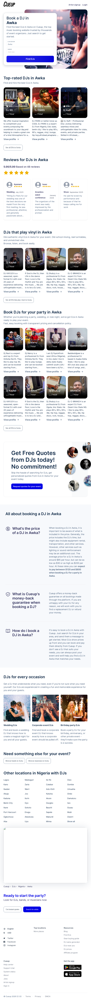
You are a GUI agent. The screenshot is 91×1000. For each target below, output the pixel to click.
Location (11, 41)
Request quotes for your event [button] (27, 486)
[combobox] (19, 44)
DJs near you (69, 945)
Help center (8, 964)
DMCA (47, 996)
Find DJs (67, 935)
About (6, 975)
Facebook (11, 942)
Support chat (9, 968)
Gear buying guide (71, 938)
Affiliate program (71, 953)
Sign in (6, 986)
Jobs (6, 979)
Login (84, 5)
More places (39, 931)
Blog (66, 931)
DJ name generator (72, 942)
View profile (10, 139)
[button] (13, 147)
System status (9, 972)
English (10, 929)
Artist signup (74, 5)
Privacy (38, 996)
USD (7, 933)
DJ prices (68, 949)
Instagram (11, 945)
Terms (28, 996)
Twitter (10, 938)
